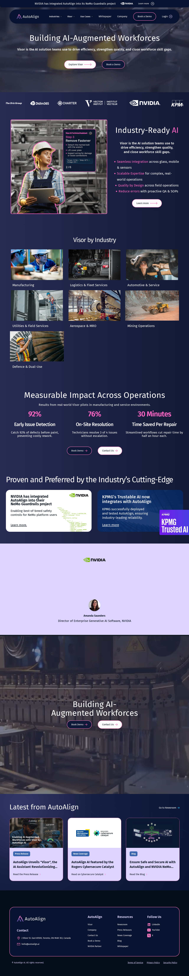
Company (122, 16)
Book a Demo (94, 941)
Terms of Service (135, 962)
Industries (54, 16)
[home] (28, 16)
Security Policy (170, 962)
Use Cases (85, 16)
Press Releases (124, 930)
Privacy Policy (153, 962)
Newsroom (122, 924)
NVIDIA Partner (94, 946)
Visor (69, 16)
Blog (119, 941)
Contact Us (93, 935)
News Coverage (124, 935)
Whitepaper (105, 16)
